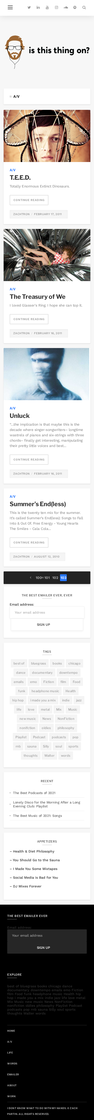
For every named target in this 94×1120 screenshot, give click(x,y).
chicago (74, 663)
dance (21, 672)
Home (11, 1030)
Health (71, 691)
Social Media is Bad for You (35, 877)
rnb (18, 746)
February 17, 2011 (48, 214)
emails (19, 682)
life (19, 709)
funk (21, 691)
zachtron (21, 214)
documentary (42, 672)
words (65, 755)
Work (11, 1096)
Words (12, 1063)
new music (28, 719)
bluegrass (38, 663)
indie (66, 700)
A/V (13, 170)
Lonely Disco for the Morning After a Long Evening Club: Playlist (46, 804)
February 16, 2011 (48, 333)
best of (18, 663)
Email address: (22, 604)
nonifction (27, 728)
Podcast (39, 737)
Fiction (48, 682)
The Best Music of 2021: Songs (37, 816)
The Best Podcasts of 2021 (34, 793)
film (63, 682)
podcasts (59, 737)
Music (72, 709)
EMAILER (13, 1074)
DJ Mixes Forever (27, 886)
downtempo (68, 672)
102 (55, 578)
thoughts (31, 755)
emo (33, 682)
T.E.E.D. (20, 177)
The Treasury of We (37, 296)
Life (10, 1052)
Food (77, 682)
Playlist (21, 737)
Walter (49, 755)
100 (39, 578)
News (46, 719)
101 (47, 578)
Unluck (20, 415)
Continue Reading (29, 200)
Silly (46, 746)
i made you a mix (43, 700)
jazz (79, 700)
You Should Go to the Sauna (36, 860)
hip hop (18, 700)
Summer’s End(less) (38, 504)
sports (73, 746)
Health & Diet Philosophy (33, 851)
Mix (59, 709)
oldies (46, 728)
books (57, 663)
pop (76, 737)
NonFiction (66, 719)
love (31, 709)
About (12, 1085)
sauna (31, 746)
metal (45, 709)
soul (58, 746)
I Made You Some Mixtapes (35, 869)
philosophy (66, 728)
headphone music (45, 691)
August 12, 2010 (47, 556)
